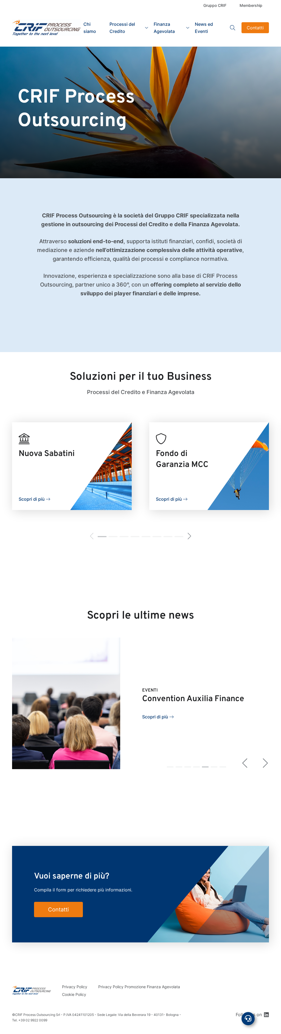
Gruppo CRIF (214, 5)
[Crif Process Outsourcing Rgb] (31, 990)
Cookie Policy (74, 994)
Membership (251, 5)
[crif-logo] (46, 27)
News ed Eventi (204, 27)
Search (232, 27)
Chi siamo (89, 27)
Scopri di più (32, 499)
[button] (102, 536)
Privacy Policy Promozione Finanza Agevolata (139, 986)
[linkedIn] (266, 1014)
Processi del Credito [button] (122, 27)
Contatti (255, 27)
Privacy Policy (74, 986)
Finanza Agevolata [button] (164, 27)
